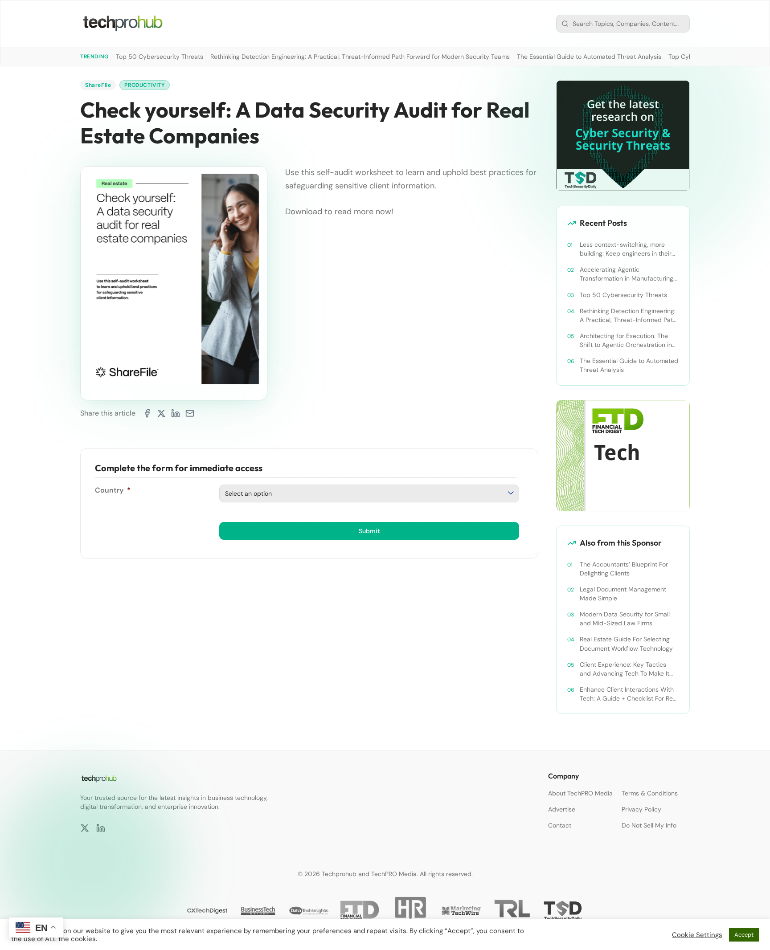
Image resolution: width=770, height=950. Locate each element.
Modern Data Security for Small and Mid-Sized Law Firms (625, 618)
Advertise (561, 809)
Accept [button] (744, 934)
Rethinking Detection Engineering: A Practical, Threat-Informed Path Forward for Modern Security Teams (360, 57)
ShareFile (98, 85)
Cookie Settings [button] (697, 935)
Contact (559, 825)
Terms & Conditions (650, 793)
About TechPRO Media (580, 793)
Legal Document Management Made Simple (623, 593)
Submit (369, 531)
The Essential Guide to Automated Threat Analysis (589, 57)
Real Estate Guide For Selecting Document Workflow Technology (626, 643)
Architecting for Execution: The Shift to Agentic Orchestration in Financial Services (626, 340)
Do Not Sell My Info (649, 825)
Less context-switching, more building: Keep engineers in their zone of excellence (626, 249)
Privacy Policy (641, 809)
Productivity (144, 85)
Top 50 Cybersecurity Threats (159, 57)
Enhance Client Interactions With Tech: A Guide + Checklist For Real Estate (629, 694)
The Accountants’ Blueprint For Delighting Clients (624, 568)
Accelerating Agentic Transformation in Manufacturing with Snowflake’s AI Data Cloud (626, 274)
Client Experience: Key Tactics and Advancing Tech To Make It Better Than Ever (624, 669)
